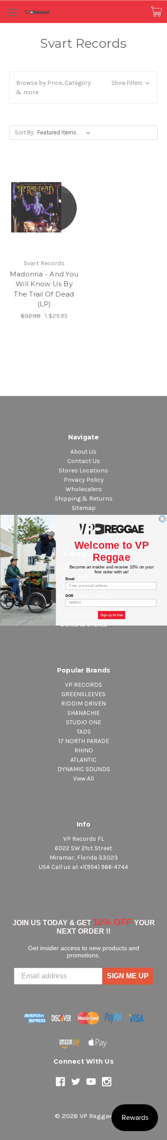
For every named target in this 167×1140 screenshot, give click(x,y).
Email (69, 578)
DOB (69, 595)
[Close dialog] (162, 518)
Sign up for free (111, 615)
